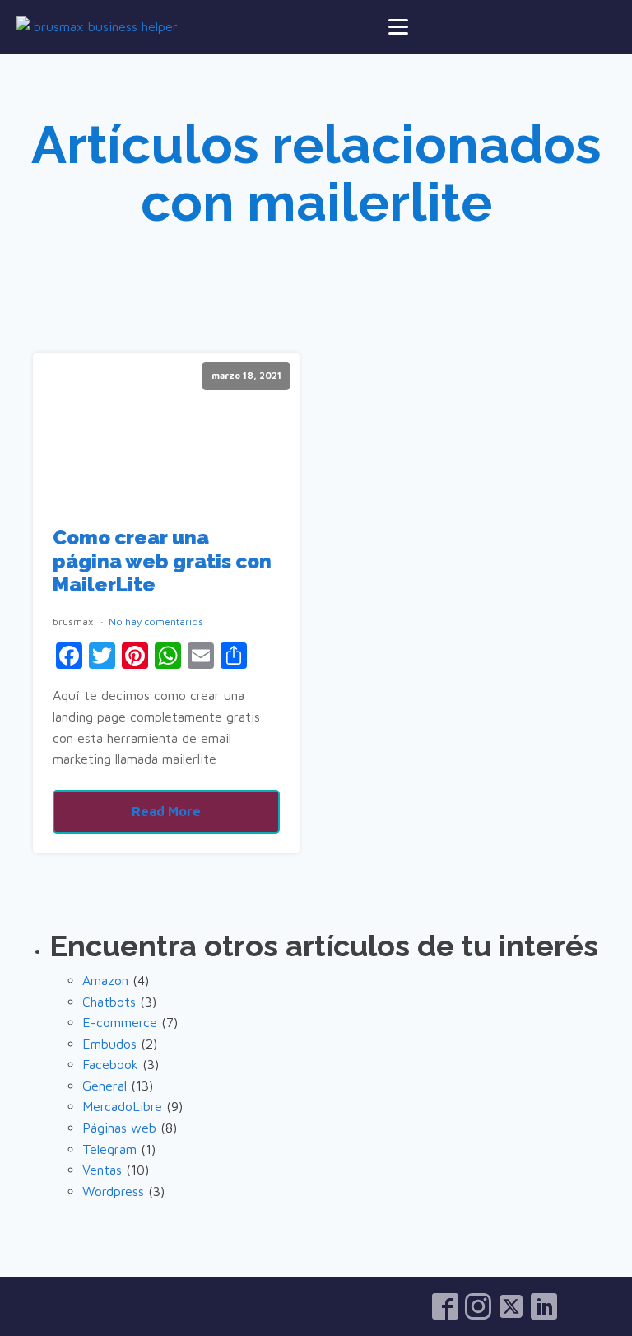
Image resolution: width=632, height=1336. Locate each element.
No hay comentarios (156, 621)
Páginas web (119, 1127)
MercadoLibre (122, 1106)
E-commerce (119, 1022)
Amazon (105, 980)
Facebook (110, 1064)
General (104, 1085)
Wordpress (113, 1191)
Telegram (109, 1149)
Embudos (109, 1043)
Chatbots (109, 1001)
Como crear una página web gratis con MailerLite (162, 561)
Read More (166, 811)
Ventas (102, 1169)
